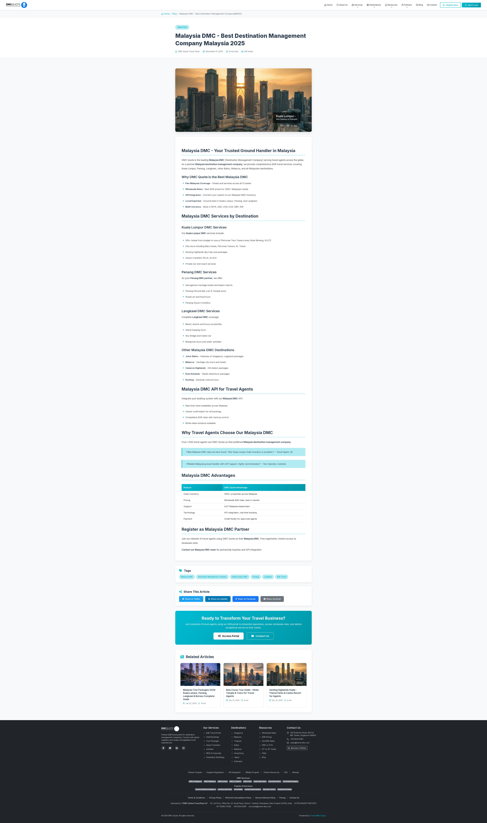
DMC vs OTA (267, 745)
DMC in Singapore (195, 781)
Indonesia (238, 761)
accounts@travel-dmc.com (260, 806)
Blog (421, 5)
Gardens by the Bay (225, 789)
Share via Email (273, 599)
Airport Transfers (213, 745)
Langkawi (268, 577)
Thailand (237, 741)
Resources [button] (392, 5)
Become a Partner (298, 748)
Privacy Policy (215, 798)
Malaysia (237, 737)
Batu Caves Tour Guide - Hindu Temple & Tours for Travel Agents (242, 693)
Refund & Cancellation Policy (238, 798)
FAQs (264, 753)
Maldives (238, 749)
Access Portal (230, 636)
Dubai (236, 745)
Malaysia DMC (187, 577)
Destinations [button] (375, 5)
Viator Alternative (260, 781)
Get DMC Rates (268, 741)
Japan (236, 757)
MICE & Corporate (213, 753)
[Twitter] (170, 748)
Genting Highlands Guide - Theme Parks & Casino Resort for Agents (285, 693)
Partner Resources (271, 772)
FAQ (286, 772)
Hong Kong (239, 753)
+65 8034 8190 (296, 739)
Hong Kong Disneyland (252, 789)
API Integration (235, 772)
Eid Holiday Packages (290, 781)
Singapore (238, 733)
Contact (433, 5)
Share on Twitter (192, 599)
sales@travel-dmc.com (299, 743)
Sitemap (295, 772)
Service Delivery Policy (265, 798)
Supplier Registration (215, 772)
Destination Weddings (215, 757)
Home (329, 5)
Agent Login (472, 5)
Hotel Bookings (212, 737)
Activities (210, 749)
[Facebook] (163, 748)
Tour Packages (212, 741)
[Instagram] (183, 748)
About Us (343, 5)
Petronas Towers (269, 789)
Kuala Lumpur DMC (239, 577)
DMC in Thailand (235, 781)
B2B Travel (281, 577)
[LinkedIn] (177, 748)
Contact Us (262, 636)
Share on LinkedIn (219, 599)
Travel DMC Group (318, 816)
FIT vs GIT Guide (269, 749)
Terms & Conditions (196, 798)
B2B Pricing (267, 737)
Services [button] (358, 5)
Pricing (282, 798)
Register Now (452, 5)
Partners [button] (408, 5)
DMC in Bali (247, 781)
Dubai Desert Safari (284, 789)
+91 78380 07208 (223, 806)
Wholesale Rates (269, 733)
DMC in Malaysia (209, 781)
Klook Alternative (275, 781)
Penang (256, 577)
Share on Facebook (246, 599)
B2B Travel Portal (213, 733)
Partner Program (195, 772)
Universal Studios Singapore (205, 789)
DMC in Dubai (222, 781)
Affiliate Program (252, 772)
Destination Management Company (212, 577)
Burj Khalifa (238, 789)
